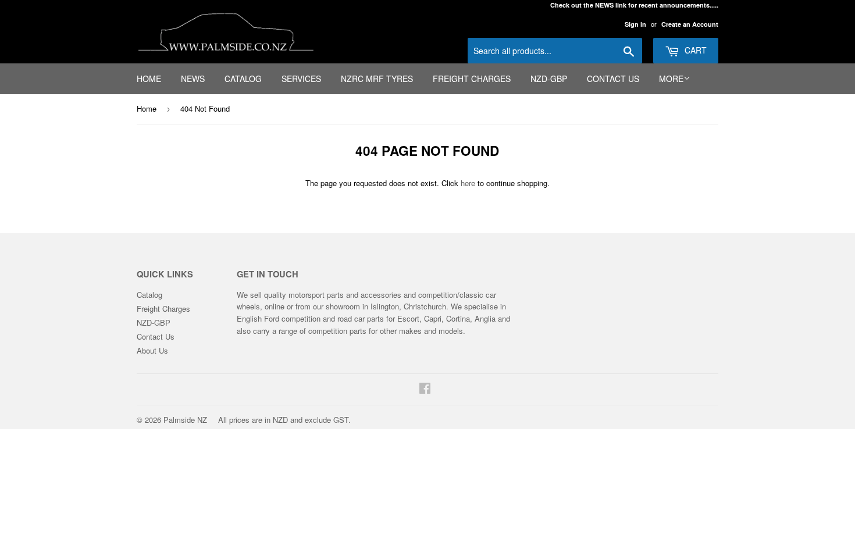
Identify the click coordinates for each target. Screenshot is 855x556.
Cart (694, 50)
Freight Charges (472, 78)
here (468, 182)
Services (301, 78)
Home (149, 78)
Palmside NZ (185, 419)
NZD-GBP (548, 78)
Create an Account (689, 24)
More (671, 78)
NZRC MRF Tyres (377, 78)
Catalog (243, 78)
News (193, 78)
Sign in (635, 24)
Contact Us (613, 78)
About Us (152, 350)
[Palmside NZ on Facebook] (425, 389)
